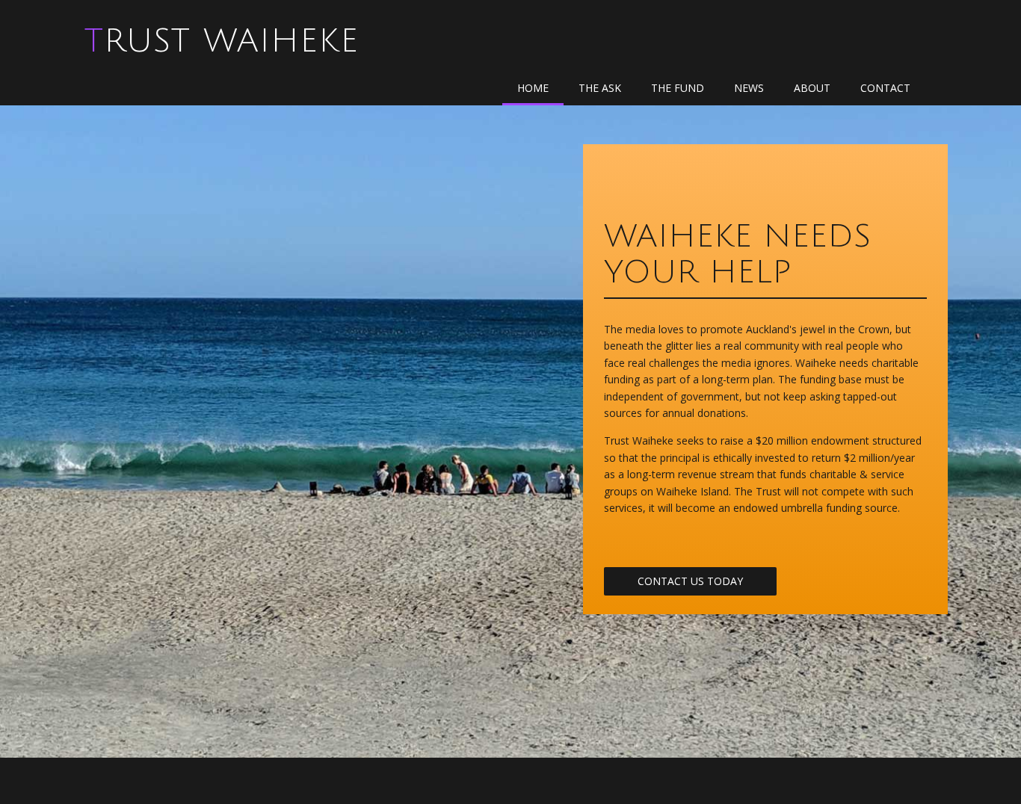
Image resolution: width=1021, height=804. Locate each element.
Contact (885, 88)
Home (533, 88)
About (812, 88)
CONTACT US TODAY (690, 581)
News (749, 88)
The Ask (600, 88)
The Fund (677, 88)
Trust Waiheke (221, 41)
